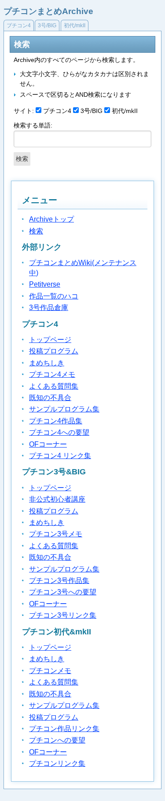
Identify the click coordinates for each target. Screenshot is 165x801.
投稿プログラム (53, 351)
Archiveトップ (51, 219)
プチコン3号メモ (55, 534)
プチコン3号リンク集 (62, 615)
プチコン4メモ (52, 374)
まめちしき (46, 363)
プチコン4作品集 (55, 421)
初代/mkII (74, 25)
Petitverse (44, 284)
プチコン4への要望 (59, 432)
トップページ (50, 339)
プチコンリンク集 (57, 763)
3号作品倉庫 (48, 307)
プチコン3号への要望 (62, 592)
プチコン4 (19, 25)
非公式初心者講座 (57, 499)
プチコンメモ (50, 670)
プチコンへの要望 (57, 740)
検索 (36, 231)
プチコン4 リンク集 (60, 455)
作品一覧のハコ (53, 296)
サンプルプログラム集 (64, 409)
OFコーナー (48, 444)
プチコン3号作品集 (59, 580)
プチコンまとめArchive (48, 11)
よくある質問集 (53, 386)
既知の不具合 (50, 397)
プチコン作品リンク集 (64, 728)
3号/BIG (47, 25)
